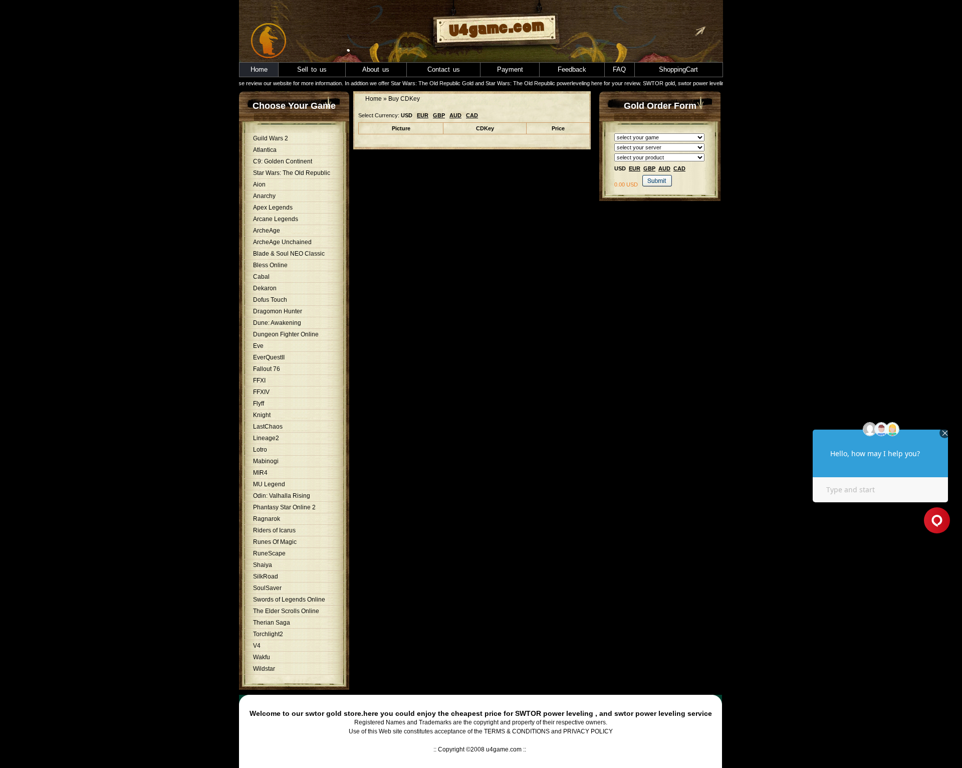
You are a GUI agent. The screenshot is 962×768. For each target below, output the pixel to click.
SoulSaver (267, 588)
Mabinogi (266, 461)
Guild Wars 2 (270, 138)
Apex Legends (273, 207)
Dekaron (265, 288)
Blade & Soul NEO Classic (289, 253)
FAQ (619, 69)
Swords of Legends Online (289, 599)
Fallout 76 (266, 368)
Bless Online (270, 265)
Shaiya (262, 564)
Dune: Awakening (277, 322)
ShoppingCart (678, 69)
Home (259, 69)
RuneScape (269, 553)
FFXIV (261, 392)
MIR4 (260, 472)
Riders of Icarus (274, 530)
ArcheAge (266, 230)
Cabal (261, 276)
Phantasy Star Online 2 (284, 507)
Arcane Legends (275, 219)
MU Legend (269, 484)
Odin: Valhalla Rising (281, 495)
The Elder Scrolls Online (286, 611)
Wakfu (261, 657)
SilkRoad (265, 576)
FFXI (259, 380)
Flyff (258, 403)
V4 (257, 645)
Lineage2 (266, 438)
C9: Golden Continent (282, 161)
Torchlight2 (268, 634)
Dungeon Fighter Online (286, 334)
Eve (258, 345)
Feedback (572, 69)
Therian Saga (271, 622)
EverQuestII (269, 357)
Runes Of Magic (275, 541)
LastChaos (268, 426)
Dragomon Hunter (277, 311)
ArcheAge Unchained (282, 242)
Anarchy (264, 196)
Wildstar (264, 668)
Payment (510, 69)
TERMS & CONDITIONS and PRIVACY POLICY (548, 731)
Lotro (260, 449)
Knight (262, 415)
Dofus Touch (270, 299)
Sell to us (312, 69)
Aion (259, 184)
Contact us (443, 69)
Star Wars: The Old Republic (291, 172)
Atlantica (265, 149)
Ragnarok (266, 518)
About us (375, 69)
